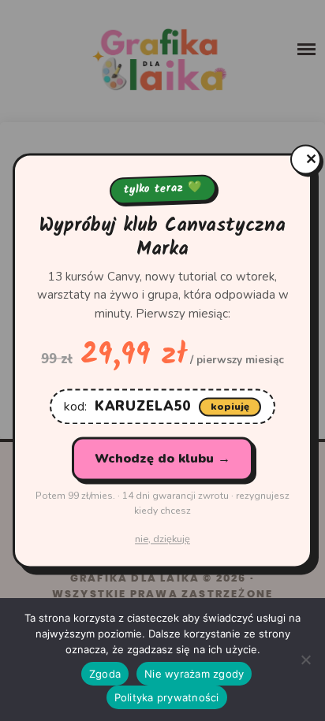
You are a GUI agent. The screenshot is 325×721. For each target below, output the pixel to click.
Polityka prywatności (166, 697)
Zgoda (105, 673)
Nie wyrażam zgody (194, 673)
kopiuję (230, 406)
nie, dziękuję (162, 539)
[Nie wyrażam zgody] (305, 659)
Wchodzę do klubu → (162, 459)
